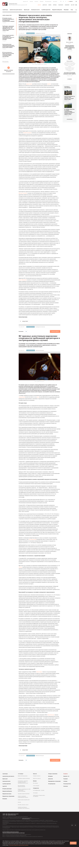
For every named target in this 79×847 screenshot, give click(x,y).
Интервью (55, 4)
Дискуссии (45, 4)
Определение (22, 397)
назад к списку (25, 321)
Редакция (41, 1)
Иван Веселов (51, 714)
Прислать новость (55, 331)
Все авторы (55, 1)
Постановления (32, 539)
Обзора (20, 567)
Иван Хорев (39, 671)
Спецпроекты (60, 4)
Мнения (49, 4)
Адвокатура (5, 9)
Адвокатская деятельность (16, 9)
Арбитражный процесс (40, 350)
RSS (65, 1)
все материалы (69, 119)
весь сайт (72, 4)
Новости (39, 4)
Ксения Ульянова (27, 132)
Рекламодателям (48, 1)
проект (49, 84)
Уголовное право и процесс (41, 782)
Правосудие (26, 9)
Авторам (31, 1)
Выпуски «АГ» (25, 1)
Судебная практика (45, 9)
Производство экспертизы (40, 33)
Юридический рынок (57, 9)
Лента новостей (6, 15)
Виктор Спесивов (23, 193)
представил (29, 84)
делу (38, 397)
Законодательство (35, 9)
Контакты (36, 1)
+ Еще (71, 9)
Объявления (67, 4)
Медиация (66, 9)
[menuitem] (5, 9)
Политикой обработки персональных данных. (19, 845)
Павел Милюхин (22, 279)
